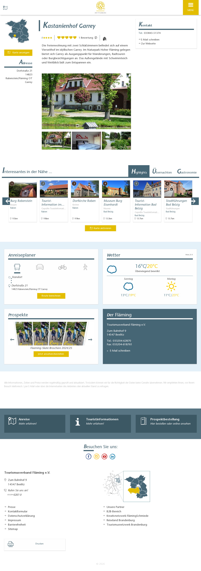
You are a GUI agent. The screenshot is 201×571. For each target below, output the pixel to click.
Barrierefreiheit (17, 524)
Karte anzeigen (20, 52)
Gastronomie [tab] (187, 172)
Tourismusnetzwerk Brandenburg (127, 524)
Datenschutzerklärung (21, 516)
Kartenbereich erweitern (181, 178)
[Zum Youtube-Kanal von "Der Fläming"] (104, 457)
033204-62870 (122, 341)
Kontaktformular (17, 511)
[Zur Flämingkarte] (126, 488)
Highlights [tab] (139, 172)
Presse (11, 507)
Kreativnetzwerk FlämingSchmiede (127, 516)
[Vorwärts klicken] (91, 339)
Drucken (39, 544)
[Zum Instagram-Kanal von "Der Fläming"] (96, 457)
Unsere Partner (115, 507)
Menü (191, 10)
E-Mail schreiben (119, 351)
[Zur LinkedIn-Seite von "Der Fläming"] (112, 457)
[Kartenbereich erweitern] (196, 178)
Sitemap (13, 529)
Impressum (14, 520)
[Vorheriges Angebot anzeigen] (6, 201)
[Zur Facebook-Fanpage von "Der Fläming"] (88, 457)
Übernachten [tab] (162, 172)
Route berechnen (51, 296)
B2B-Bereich (114, 511)
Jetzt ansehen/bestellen (51, 354)
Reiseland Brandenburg (121, 520)
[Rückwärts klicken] (10, 339)
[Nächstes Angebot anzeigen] (195, 201)
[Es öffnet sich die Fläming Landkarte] (5, 7)
